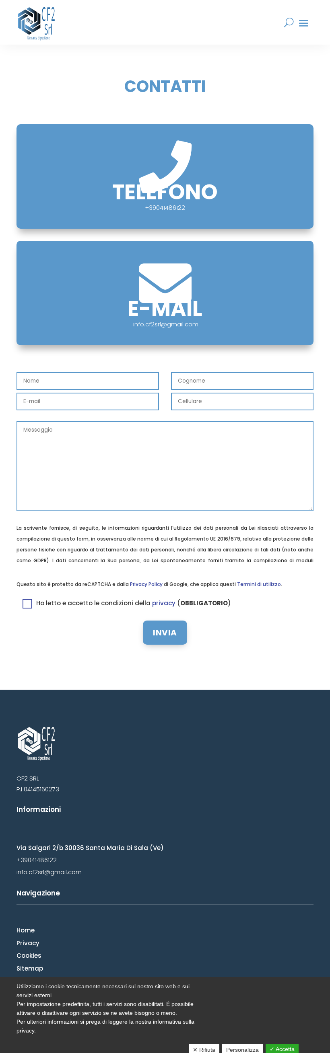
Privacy (27, 943)
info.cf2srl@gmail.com (165, 324)
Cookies (28, 955)
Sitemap (29, 968)
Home (25, 930)
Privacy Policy (146, 584)
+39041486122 (36, 860)
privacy (163, 603)
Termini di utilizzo (259, 584)
